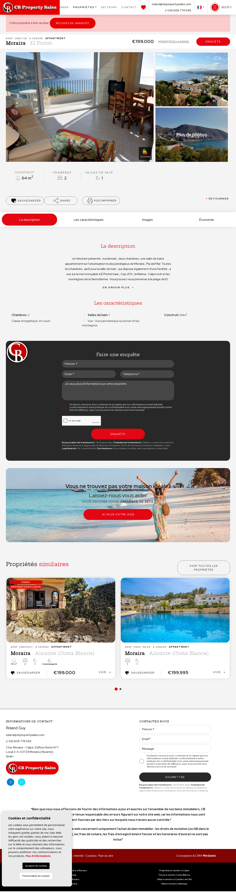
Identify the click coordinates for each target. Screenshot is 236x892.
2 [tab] (119, 689)
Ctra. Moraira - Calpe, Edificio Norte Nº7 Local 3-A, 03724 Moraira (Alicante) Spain (32, 751)
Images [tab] (147, 219)
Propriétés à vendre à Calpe (174, 870)
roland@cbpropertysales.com (171, 4)
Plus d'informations (38, 856)
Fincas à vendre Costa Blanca (174, 874)
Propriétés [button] (83, 7)
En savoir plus (116, 287)
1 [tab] (116, 689)
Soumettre (175, 777)
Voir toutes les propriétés (204, 567)
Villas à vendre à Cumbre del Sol (174, 879)
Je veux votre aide (118, 514)
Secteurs (109, 7)
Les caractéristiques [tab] (89, 219)
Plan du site (105, 856)
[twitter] (21, 782)
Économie (206, 219)
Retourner (219, 198)
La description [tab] (29, 219)
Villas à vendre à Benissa (174, 883)
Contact (129, 7)
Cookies (90, 856)
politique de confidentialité (110, 407)
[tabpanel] (175, 628)
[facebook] (10, 782)
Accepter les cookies (36, 865)
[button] (61, 201)
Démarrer (60, 7)
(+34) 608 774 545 (178, 10)
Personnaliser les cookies (36, 875)
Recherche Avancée (72, 23)
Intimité (79, 856)
